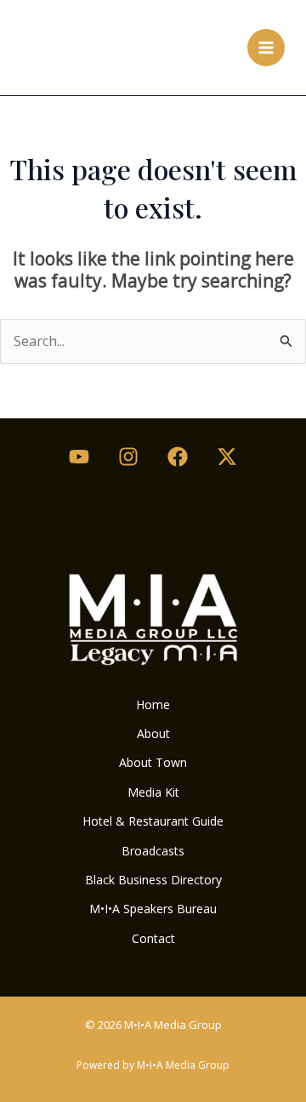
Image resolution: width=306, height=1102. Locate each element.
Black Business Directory (153, 880)
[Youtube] (79, 456)
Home (153, 704)
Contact (153, 938)
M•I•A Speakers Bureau (153, 908)
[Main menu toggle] (266, 47)
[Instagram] (128, 456)
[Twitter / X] (227, 456)
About (153, 733)
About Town (153, 762)
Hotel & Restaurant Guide (153, 821)
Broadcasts (153, 851)
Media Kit (153, 792)
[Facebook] (177, 456)
